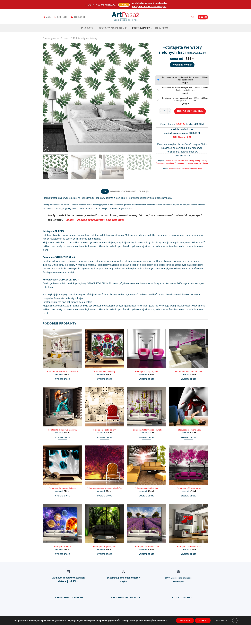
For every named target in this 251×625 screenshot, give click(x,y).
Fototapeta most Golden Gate (188, 371)
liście (171, 168)
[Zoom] (46, 148)
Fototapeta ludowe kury (104, 371)
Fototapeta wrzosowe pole (147, 546)
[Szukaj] (192, 17)
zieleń (187, 168)
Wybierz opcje (62, 379)
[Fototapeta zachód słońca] (146, 465)
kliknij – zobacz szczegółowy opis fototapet (95, 219)
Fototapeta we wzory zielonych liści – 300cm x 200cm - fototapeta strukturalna (185, 89)
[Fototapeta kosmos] (62, 523)
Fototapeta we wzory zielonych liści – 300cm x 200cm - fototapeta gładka (185, 78)
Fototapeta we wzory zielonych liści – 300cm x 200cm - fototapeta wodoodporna (185, 99)
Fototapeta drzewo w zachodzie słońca (104, 488)
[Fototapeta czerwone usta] (188, 406)
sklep (66, 38)
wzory (181, 168)
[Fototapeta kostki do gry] (104, 406)
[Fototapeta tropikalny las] (104, 523)
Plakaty (87, 28)
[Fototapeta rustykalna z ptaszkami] (62, 348)
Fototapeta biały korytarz (146, 371)
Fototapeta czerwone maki (188, 546)
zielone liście (196, 168)
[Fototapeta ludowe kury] (104, 348)
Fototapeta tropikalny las (104, 546)
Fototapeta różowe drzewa (188, 488)
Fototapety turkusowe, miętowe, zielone (191, 163)
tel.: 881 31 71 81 (182, 137)
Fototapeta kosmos (62, 546)
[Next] (145, 98)
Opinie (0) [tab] (143, 191)
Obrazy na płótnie (113, 28)
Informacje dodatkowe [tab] (123, 191)
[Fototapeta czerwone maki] (188, 523)
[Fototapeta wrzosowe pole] (146, 523)
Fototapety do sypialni (175, 160)
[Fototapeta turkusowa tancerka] (62, 406)
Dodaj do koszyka (190, 111)
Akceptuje (185, 620)
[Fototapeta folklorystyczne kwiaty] (146, 406)
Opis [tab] (105, 191)
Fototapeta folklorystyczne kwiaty (146, 430)
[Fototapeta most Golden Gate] (188, 348)
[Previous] (48, 98)
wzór (176, 168)
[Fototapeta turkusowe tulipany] (62, 465)
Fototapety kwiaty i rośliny (196, 160)
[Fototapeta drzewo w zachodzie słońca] (104, 465)
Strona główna (51, 38)
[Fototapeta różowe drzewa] (188, 465)
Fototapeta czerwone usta (189, 430)
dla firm (161, 28)
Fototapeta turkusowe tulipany (62, 488)
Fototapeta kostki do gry (104, 430)
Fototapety (141, 28)
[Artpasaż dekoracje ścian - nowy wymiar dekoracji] (125, 16)
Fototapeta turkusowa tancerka (62, 430)
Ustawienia (221, 620)
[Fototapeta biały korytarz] (146, 348)
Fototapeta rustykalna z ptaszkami (62, 371)
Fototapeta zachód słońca (146, 488)
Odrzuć (202, 620)
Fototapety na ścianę (85, 38)
